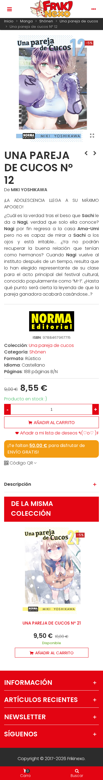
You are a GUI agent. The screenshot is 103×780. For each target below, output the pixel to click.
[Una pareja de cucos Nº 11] (86, 153)
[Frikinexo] (51, 9)
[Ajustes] (93, 9)
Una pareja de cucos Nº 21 (52, 623)
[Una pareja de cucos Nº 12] (92, 136)
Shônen (37, 352)
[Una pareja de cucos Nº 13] (95, 153)
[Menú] (9, 9)
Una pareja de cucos (51, 345)
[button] (51, 484)
